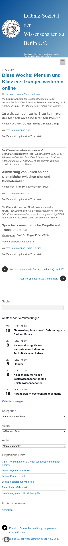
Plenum (19, 94)
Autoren (7, 425)
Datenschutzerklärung (31, 528)
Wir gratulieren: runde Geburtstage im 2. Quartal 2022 (35, 269)
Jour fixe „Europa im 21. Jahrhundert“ (41, 278)
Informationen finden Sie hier (26, 248)
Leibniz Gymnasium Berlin (16, 470)
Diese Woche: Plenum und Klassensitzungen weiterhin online (32, 81)
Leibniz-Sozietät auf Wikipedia (18, 481)
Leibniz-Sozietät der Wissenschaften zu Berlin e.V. (28, 539)
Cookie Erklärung (18, 532)
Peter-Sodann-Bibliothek (14, 487)
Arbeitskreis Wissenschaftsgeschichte (37, 393)
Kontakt (13, 528)
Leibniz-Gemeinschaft (13, 476)
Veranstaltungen (32, 94)
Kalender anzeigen (13, 401)
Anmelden (7, 510)
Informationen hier (20, 130)
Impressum (50, 528)
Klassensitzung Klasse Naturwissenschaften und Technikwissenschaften (30, 349)
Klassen (9, 94)
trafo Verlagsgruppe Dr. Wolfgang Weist (22, 493)
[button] (6, 539)
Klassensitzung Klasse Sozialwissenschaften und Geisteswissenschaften (30, 378)
